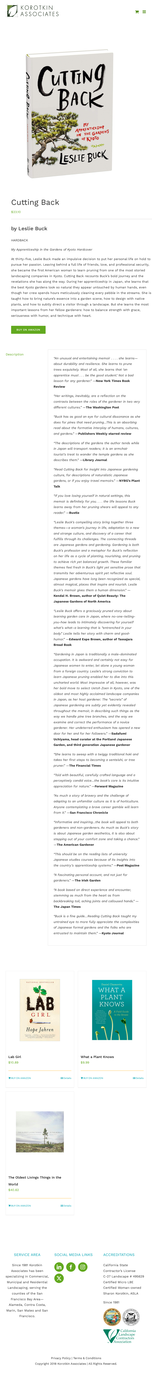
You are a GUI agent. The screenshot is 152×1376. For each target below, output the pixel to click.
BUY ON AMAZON (28, 329)
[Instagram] (82, 1267)
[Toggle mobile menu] (144, 12)
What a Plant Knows (97, 1057)
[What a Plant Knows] (112, 1010)
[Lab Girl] (40, 1010)
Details (67, 1078)
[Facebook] (71, 1267)
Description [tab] (15, 354)
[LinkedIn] (59, 1267)
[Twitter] (59, 1278)
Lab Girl (14, 1057)
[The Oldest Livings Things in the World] (40, 1131)
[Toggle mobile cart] (137, 12)
